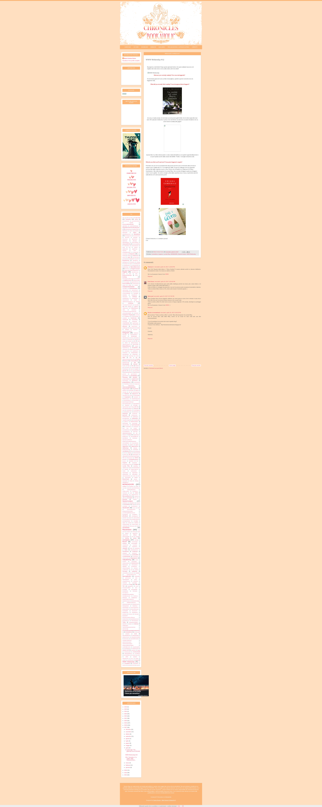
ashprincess (135, 255)
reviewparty (126, 540)
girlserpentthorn (125, 375)
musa (123, 487)
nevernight (129, 497)
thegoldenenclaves (126, 600)
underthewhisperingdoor (127, 643)
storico (135, 579)
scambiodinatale (126, 556)
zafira (129, 665)
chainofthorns (134, 295)
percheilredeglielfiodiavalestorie (128, 512)
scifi (123, 558)
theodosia (124, 614)
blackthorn (127, 268)
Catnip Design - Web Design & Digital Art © (164, 800)
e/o (134, 341)
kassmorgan (134, 423)
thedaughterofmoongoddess (128, 594)
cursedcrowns (135, 324)
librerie (125, 454)
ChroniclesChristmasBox (127, 304)
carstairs (136, 285)
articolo (129, 255)
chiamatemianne (134, 298)
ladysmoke (135, 431)
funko (132, 369)
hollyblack (126, 393)
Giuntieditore (155, 254)
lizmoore (124, 461)
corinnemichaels (135, 316)
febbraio (128, 765)
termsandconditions (126, 587)
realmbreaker (125, 526)
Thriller (124, 622)
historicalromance (136, 392)
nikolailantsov (125, 502)
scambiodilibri (135, 554)
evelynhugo (131, 355)
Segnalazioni (134, 558)
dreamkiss (129, 341)
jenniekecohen (134, 415)
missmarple (124, 480)
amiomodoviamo (135, 245)
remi (132, 536)
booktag (124, 277)
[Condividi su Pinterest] (189, 252)
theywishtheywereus (134, 618)
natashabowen (125, 494)
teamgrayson (130, 586)
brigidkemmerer (127, 280)
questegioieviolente (126, 521)
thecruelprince (125, 592)
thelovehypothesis (134, 607)
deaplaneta (136, 332)
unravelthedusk (127, 648)
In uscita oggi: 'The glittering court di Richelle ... (132, 751)
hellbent (137, 390)
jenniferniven (135, 416)
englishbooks (135, 351)
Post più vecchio (196, 365)
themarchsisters (125, 609)
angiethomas (134, 248)
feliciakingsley (125, 364)
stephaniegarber (125, 579)
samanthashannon (134, 549)
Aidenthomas (125, 230)
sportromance (128, 577)
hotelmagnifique (137, 395)
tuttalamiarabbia (135, 635)
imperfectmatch (125, 406)
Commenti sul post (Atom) (156, 368)
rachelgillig (136, 521)
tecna (137, 586)
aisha (131, 230)
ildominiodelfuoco (127, 400)
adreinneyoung (128, 229)
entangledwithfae (134, 352)
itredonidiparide (137, 410)
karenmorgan (125, 423)
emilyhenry (138, 349)
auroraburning (135, 257)
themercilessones (134, 609)
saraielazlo (124, 553)
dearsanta (124, 334)
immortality (135, 405)
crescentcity (135, 319)
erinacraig (124, 355)
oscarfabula (124, 506)
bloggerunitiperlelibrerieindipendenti (131, 270)
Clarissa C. (151, 267)
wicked (138, 655)
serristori (124, 561)
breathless (138, 278)
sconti (127, 558)
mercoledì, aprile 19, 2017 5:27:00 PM (164, 296)
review (134, 538)
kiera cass (125, 428)
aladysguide (124, 232)
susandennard (125, 584)
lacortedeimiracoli (125, 429)
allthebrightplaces (125, 242)
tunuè (135, 633)
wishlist (136, 658)
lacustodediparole (126, 431)
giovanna (124, 374)
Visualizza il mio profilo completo (131, 60)
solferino (136, 569)
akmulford (136, 230)
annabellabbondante (126, 252)
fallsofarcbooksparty (126, 359)
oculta (133, 504)
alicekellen (135, 237)
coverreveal (125, 319)
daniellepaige (125, 327)
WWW (167, 274)
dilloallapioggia (134, 336)
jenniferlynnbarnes (126, 416)
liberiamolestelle (137, 452)
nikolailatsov (132, 502)
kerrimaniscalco (136, 425)
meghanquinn (135, 472)
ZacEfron (124, 665)
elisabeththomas (125, 347)
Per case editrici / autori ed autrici (178, 47)
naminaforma (135, 491)
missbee (135, 479)
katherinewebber (125, 424)
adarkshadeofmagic (134, 226)
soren (132, 573)
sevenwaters (134, 561)
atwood (123, 257)
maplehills (126, 469)
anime (134, 250)
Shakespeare (125, 564)
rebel (138, 526)
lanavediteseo (125, 438)
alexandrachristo (136, 235)
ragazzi (123, 522)
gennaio (128, 767)
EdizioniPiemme (126, 346)
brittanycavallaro (136, 280)
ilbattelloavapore (125, 398)
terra (136, 587)
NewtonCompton (182, 254)
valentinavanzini (135, 648)
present (129, 517)
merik (139, 475)
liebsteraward (129, 457)
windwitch (135, 656)
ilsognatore (127, 405)
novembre (128, 731)
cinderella (129, 306)
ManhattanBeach (136, 467)
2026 (131, 217)
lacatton (135, 428)
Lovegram (136, 464)
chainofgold (135, 293)
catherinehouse (135, 290)
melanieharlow (125, 474)
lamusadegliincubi (134, 436)
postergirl (124, 517)
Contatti (194, 47)
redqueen (129, 531)
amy (129, 247)
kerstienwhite (128, 426)
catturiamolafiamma (126, 291)
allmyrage (135, 240)
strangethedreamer (126, 581)
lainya (129, 434)
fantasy (138, 359)
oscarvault (125, 508)
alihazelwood (134, 239)
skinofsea (136, 568)
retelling (127, 538)
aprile (127, 747)
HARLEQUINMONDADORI (128, 387)
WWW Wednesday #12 (131, 755)
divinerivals (130, 339)
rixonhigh (136, 539)
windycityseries (125, 658)
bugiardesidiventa (134, 281)
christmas (130, 303)
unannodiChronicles (134, 638)
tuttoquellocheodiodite (135, 637)
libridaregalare (135, 454)
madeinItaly (135, 466)
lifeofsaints (124, 459)
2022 (125, 716)
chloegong (138, 301)
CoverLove (133, 318)
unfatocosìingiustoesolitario (127, 645)
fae (136, 357)
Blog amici (162, 47)
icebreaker (136, 397)
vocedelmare (137, 653)
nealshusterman (134, 494)
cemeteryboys (135, 291)
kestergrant (135, 426)
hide (129, 392)
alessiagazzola (128, 235)
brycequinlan (126, 281)
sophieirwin (134, 571)
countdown (124, 318)
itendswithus (129, 410)
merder (134, 475)
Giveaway (125, 377)
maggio (128, 745)
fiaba (128, 365)
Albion (134, 232)
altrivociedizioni (135, 242)
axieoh (137, 258)
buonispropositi (135, 283)
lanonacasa (134, 438)
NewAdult (124, 499)
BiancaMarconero (135, 267)
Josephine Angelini (126, 420)
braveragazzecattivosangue (128, 278)
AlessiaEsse (137, 234)
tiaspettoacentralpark (133, 622)
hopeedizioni (124, 395)
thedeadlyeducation (126, 596)
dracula (123, 341)
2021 (123, 217)
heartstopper (131, 390)
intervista (136, 408)
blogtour (124, 272)
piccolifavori (134, 514)
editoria (126, 342)
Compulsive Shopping (127, 314)
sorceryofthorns (125, 573)
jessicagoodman (125, 418)
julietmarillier (137, 420)
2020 (125, 720)
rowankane (135, 545)
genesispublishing (136, 370)
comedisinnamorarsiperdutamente (129, 311)
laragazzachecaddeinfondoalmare (129, 441)
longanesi (160, 254)
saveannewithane (126, 554)
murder (136, 486)
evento (137, 355)
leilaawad (135, 447)
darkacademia (132, 327)
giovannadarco (134, 374)
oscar (137, 504)
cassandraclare (133, 288)
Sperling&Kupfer (126, 576)
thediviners (135, 596)
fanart (133, 359)
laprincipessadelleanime (127, 439)
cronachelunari (125, 323)
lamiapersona (125, 436)
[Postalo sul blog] (184, 252)
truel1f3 (138, 632)
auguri (128, 257)
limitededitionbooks (133, 459)
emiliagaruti (131, 349)
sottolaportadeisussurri (131, 574)
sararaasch (134, 553)
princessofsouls (137, 517)
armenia (124, 255)
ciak (123, 306)
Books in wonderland (154, 312)
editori (139, 341)
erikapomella (135, 354)
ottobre (128, 734)
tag (131, 584)
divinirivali (136, 339)
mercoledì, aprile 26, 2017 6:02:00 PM (170, 312)
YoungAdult (127, 663)
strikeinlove (135, 581)
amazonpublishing (136, 244)
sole (131, 569)
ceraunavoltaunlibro (126, 293)
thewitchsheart (125, 618)
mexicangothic (128, 477)
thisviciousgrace (135, 620)
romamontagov (135, 541)
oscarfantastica (134, 506)
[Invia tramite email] (183, 252)
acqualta (131, 222)
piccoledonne (125, 514)
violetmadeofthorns (128, 653)
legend (137, 444)
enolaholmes (125, 352)
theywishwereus (125, 620)
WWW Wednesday (191, 254)
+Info (178, 806)
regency (126, 533)
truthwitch (127, 633)
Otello (139, 507)
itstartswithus (126, 411)
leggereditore (125, 446)
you (139, 661)
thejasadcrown (136, 604)
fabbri (123, 357)
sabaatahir (124, 548)
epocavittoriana (125, 354)
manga (129, 467)
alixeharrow (124, 240)
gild (138, 372)
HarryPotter (135, 388)
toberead (136, 624)
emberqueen (125, 349)
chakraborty (124, 296)
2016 (125, 770)
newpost (135, 499)
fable (130, 357)
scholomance (135, 556)
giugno (128, 743)
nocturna (138, 502)
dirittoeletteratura (125, 337)
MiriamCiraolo (125, 479)
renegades (138, 536)
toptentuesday (125, 628)
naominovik (124, 492)
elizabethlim (135, 347)
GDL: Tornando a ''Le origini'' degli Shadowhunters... (131, 759)
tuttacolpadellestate (126, 635)
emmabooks (127, 351)
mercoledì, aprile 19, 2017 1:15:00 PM (164, 267)
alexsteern (127, 237)
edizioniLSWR (135, 344)
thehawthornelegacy (136, 600)
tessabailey (124, 589)
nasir (131, 492)
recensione (125, 527)
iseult (123, 410)
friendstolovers (125, 369)
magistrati (124, 467)
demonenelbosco (133, 334)
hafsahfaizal (126, 383)
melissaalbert (135, 474)
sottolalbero (137, 573)
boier (130, 273)
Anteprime (132, 254)
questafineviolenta (135, 519)
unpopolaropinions (136, 646)
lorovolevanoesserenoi (127, 464)
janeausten (125, 413)
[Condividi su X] (186, 252)
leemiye (131, 444)
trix (134, 632)
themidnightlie (125, 610)
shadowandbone (125, 563)
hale (132, 383)
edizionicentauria (134, 342)
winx (132, 658)
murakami (131, 486)
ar (138, 253)
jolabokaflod (135, 418)
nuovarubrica (127, 504)
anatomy (136, 247)
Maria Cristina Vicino (130, 58)
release (135, 535)
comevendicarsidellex (126, 313)
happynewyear (131, 385)
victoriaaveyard (127, 651)
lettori (132, 451)
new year (136, 497)
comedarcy (134, 309)
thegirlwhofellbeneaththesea (128, 599)
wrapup (136, 660)
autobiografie (131, 258)
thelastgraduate (125, 605)
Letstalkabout (125, 451)
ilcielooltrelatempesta (136, 398)
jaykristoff (124, 415)
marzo (127, 762)
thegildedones (134, 597)
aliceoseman (125, 239)
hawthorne (124, 390)
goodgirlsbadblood (126, 378)
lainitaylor (124, 434)
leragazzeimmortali (126, 449)
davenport (135, 329)
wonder (123, 660)
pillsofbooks (125, 516)
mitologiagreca (125, 482)
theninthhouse (135, 612)
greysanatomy (125, 380)
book (136, 273)
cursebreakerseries (126, 324)
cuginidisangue (135, 323)
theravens (130, 614)
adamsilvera (124, 226)
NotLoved (150, 296)
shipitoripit (124, 566)
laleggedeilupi (136, 434)
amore (123, 247)
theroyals (136, 614)
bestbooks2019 (135, 265)
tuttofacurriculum (125, 637)
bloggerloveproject (135, 268)
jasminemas (134, 413)
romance (124, 543)
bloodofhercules (135, 272)
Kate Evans (151, 281)
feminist (124, 365)
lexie (125, 452)
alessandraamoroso (126, 234)
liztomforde (131, 461)
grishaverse (135, 380)
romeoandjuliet (134, 543)
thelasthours (135, 605)
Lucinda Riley (167, 254)
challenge (134, 296)
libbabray (130, 452)
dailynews (124, 326)
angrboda (124, 250)
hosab (130, 395)
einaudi (136, 346)
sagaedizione (137, 548)
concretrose (137, 314)
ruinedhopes (124, 546)
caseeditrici (124, 288)
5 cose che (137, 217)
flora (123, 367)
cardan (129, 285)
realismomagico (135, 524)
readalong (136, 522)
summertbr (134, 582)
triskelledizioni (128, 632)
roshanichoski (125, 545)
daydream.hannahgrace (127, 331)
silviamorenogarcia (126, 568)
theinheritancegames (126, 604)
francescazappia (135, 367)
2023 (125, 713)
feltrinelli (135, 364)
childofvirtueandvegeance (127, 301)
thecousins (135, 591)
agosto (128, 738)
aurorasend (124, 258)
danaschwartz (134, 326)
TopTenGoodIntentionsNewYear (128, 627)
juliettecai (126, 421)
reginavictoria (125, 534)
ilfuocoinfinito (135, 400)
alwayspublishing (126, 244)
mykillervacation (125, 491)
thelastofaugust (125, 607)
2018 (125, 725)
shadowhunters (134, 563)
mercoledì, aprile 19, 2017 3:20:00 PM (165, 281)
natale (136, 493)
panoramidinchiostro (131, 509)
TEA (123, 586)
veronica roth (125, 650)
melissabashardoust (126, 475)
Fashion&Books (134, 360)
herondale (124, 392)
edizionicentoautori (126, 344)
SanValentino (125, 551)
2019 (125, 723)
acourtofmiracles (125, 221)
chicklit (135, 299)
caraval (123, 285)
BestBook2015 (137, 263)
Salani (125, 549)
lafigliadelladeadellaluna (127, 433)
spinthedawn (137, 576)
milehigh (136, 477)
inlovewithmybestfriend (127, 408)
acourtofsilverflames (136, 221)
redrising (134, 531)
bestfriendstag (125, 267)
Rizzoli (124, 541)
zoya (137, 665)
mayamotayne (125, 472)
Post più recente (148, 365)
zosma (133, 665)
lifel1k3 (136, 457)
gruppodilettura (126, 382)
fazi (135, 362)
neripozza (136, 496)
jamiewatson (135, 411)
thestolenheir (125, 615)
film (132, 365)
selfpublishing (126, 560)
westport (134, 655)
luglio (127, 741)
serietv (136, 559)
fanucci (126, 360)
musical (128, 487)
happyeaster (137, 383)
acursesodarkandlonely (128, 224)
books (136, 275)
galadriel (136, 369)
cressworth (124, 321)
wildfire (126, 656)
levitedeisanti (137, 451)
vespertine (133, 650)
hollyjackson (135, 393)
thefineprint (124, 597)
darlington (127, 329)
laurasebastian (135, 443)
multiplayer (124, 486)
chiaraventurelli (125, 299)
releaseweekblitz (125, 536)
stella (136, 577)
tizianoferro (124, 623)
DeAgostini (125, 333)
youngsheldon (135, 663)
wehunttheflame (127, 655)
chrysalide (136, 304)
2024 (125, 711)
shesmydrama (135, 564)
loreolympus (134, 462)
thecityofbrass (125, 591)
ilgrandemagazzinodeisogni (127, 401)
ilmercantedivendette (126, 403)
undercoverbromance (126, 642)
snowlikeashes (125, 569)
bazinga (125, 263)
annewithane (125, 253)
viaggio (138, 650)
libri (129, 454)
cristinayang (134, 321)
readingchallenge (125, 524)
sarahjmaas (135, 551)
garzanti (124, 370)
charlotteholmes (125, 298)
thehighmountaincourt (131, 602)
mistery (130, 480)
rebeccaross (132, 526)
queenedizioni (126, 519)
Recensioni (144, 47)
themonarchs (134, 610)
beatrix (130, 263)
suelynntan (124, 582)
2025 (127, 217)
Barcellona (132, 262)
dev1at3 (124, 336)
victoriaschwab (136, 651)
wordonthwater (130, 660)
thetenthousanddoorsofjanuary (128, 617)
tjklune (130, 623)
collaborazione (125, 308)
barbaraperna (125, 262)
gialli (135, 372)
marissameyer (134, 470)
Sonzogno (124, 571)
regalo (139, 531)
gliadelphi (135, 377)
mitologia (136, 480)
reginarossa (135, 533)
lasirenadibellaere (125, 443)
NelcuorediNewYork (127, 496)
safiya (131, 548)
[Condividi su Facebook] (187, 252)
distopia (137, 337)
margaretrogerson (134, 469)
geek (130, 370)
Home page (128, 47)
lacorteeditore (135, 429)
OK (183, 806)
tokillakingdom (125, 625)
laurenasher (124, 444)
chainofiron (124, 295)
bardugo (138, 262)
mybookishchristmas (136, 487)
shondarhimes (134, 566)
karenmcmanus (134, 421)
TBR (136, 584)
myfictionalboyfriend (131, 489)
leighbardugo (125, 448)
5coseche (128, 219)
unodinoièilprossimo (126, 646)
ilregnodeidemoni (136, 403)
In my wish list (134, 406)
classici (136, 306)
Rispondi (150, 276)
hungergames (127, 397)
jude (132, 420)
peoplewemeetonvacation (127, 511)
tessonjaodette (134, 589)
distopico (124, 339)
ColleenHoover (134, 308)
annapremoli (135, 252)
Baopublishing (125, 260)
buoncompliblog (126, 283)
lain (136, 433)
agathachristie (136, 229)
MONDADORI (174, 254)
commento (136, 313)
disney (132, 337)
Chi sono (136, 47)
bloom (123, 273)
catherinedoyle (125, 290)
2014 (125, 775)
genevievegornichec (128, 372)
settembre (128, 736)
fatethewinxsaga (125, 362)
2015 (125, 772)
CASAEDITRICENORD (128, 286)
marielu (123, 470)
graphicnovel (135, 379)
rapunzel (130, 522)
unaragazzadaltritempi (126, 640)
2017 (125, 727)
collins (123, 309)
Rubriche (153, 47)
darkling (138, 327)
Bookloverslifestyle (127, 275)
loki (137, 461)
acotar (136, 219)
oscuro (134, 507)
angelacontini (125, 248)
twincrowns (126, 638)
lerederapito (135, 449)
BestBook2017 (127, 265)
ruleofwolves (134, 546)
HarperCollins (126, 388)
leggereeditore (134, 446)
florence (128, 367)
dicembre (128, 729)
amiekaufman (127, 245)
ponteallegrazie (135, 516)
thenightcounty (125, 612)
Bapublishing (135, 260)
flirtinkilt (137, 365)
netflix (123, 497)
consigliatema (127, 316)
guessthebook (137, 382)
